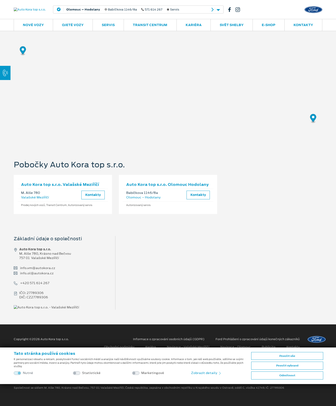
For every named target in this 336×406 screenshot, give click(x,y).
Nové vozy (33, 25)
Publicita (268, 347)
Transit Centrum (150, 25)
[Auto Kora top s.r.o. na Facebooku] (231, 9)
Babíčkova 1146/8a (122, 10)
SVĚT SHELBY (232, 25)
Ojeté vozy (73, 25)
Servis (108, 25)
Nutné (28, 373)
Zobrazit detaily (204, 373)
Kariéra (194, 25)
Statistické (91, 373)
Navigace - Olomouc (235, 347)
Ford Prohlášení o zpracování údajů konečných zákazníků (258, 339)
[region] (168, 88)
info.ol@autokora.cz (36, 273)
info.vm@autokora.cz (37, 268)
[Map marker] (23, 51)
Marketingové (152, 373)
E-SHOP (268, 25)
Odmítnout (287, 375)
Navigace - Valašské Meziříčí (188, 347)
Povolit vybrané (287, 365)
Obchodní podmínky (119, 347)
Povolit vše (287, 356)
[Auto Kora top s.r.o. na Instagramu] (239, 9)
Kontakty (303, 25)
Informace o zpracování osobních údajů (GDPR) (169, 339)
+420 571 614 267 (34, 283)
